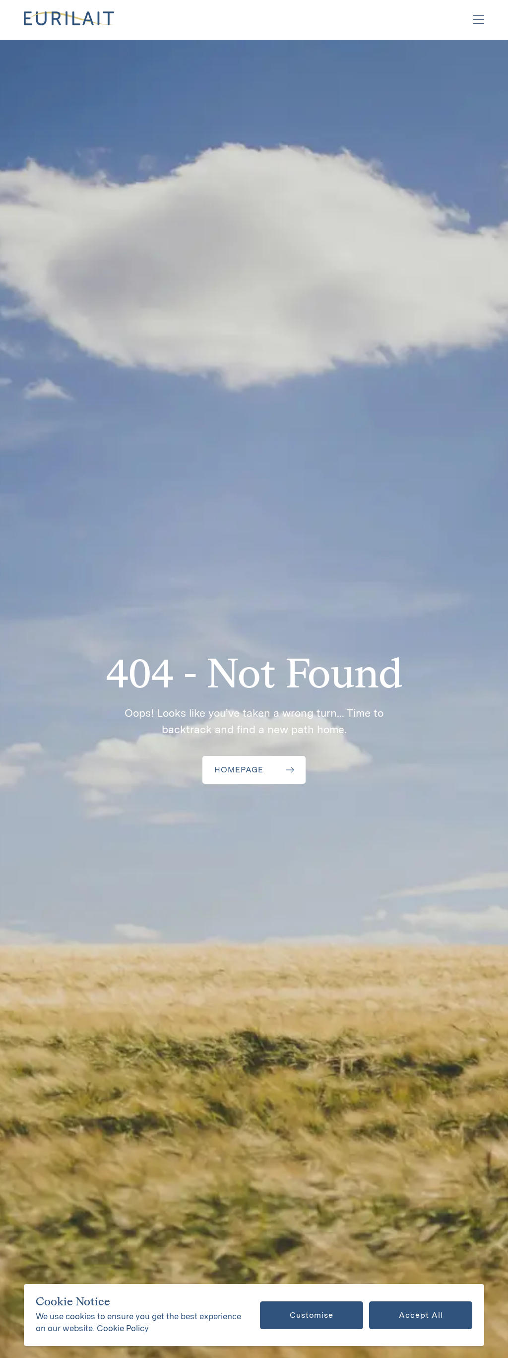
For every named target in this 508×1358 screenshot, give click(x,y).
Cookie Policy (123, 1328)
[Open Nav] (473, 20)
